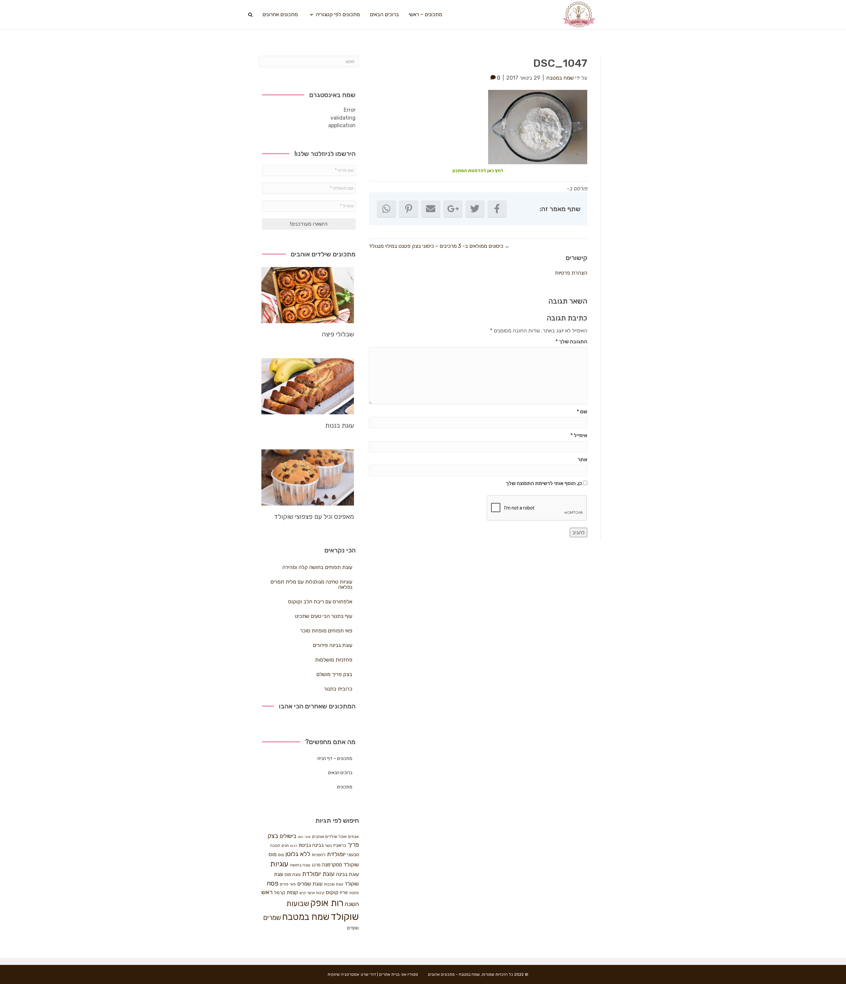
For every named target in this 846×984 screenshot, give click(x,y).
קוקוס (332, 892)
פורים (284, 884)
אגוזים (353, 836)
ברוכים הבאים (384, 14)
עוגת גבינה (347, 874)
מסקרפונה (332, 865)
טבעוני (353, 854)
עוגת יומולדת (318, 874)
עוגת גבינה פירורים (332, 645)
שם (582, 411)
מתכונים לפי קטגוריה (338, 14)
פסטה (354, 892)
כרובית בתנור (338, 689)
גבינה (318, 845)
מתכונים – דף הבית (334, 758)
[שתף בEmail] (430, 209)
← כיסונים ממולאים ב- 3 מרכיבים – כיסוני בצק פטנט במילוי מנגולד (439, 246)
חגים (285, 845)
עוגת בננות (339, 425)
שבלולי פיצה (338, 334)
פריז (344, 892)
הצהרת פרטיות (571, 273)
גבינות (304, 845)
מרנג (316, 864)
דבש (293, 846)
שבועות (297, 903)
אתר (582, 459)
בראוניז (339, 845)
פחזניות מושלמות (333, 660)
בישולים (288, 836)
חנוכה (275, 845)
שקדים (353, 928)
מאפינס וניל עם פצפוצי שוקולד (314, 516)
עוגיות (279, 863)
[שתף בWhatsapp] (386, 209)
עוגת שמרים (310, 884)
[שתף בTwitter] (475, 209)
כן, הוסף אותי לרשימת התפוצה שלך (544, 483)
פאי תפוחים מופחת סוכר (326, 630)
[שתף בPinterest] (408, 209)
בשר (328, 845)
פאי (293, 884)
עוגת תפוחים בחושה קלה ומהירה (317, 567)
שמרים (272, 918)
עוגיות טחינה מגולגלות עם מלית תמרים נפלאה (311, 584)
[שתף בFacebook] (497, 209)
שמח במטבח (305, 916)
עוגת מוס (293, 874)
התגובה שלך (571, 341)
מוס (281, 854)
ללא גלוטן (298, 854)
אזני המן (304, 837)
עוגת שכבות (333, 884)
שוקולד (345, 916)
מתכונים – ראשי (425, 14)
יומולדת (336, 854)
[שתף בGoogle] (452, 209)
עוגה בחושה (300, 864)
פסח (273, 883)
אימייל (578, 435)
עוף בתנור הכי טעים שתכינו (323, 616)
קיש (302, 892)
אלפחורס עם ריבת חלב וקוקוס (320, 601)
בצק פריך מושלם (334, 674)
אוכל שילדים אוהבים (329, 836)
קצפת (292, 892)
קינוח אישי (316, 892)
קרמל (279, 892)
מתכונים (344, 787)
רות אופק (326, 903)
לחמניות (319, 854)
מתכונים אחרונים (280, 14)
